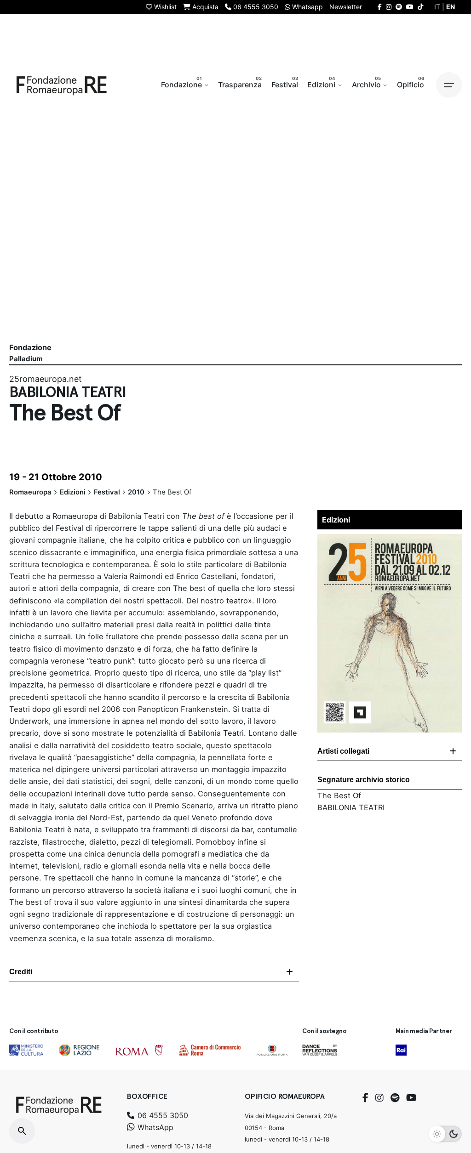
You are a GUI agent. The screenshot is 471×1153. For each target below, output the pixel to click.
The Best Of (339, 795)
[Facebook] (365, 1097)
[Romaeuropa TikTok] (420, 7)
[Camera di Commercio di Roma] (210, 1050)
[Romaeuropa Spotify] (399, 7)
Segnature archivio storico (363, 780)
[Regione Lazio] (79, 1050)
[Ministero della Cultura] (26, 1050)
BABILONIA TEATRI (351, 807)
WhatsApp (154, 1127)
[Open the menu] (449, 85)
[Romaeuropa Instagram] (388, 7)
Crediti (20, 972)
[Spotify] (395, 1097)
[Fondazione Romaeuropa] (61, 85)
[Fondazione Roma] (272, 1050)
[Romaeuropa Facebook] (380, 7)
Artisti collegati (343, 751)
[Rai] (401, 1050)
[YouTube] (411, 1097)
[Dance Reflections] (319, 1050)
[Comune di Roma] (139, 1050)
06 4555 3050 (161, 1115)
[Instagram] (379, 1097)
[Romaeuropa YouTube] (410, 7)
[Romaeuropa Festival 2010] (389, 540)
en (450, 7)
